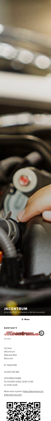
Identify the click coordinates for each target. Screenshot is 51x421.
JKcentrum (15, 309)
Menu (27, 319)
